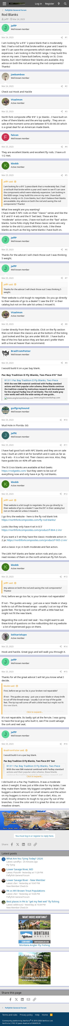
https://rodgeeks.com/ (14, 470)
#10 (65, 420)
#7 (66, 278)
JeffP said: (8, 181)
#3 (66, 111)
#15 (65, 671)
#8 (66, 324)
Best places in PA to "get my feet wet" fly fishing (32, 901)
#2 (66, 86)
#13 (65, 576)
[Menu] (4, 3)
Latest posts (9, 853)
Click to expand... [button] (35, 712)
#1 (66, 37)
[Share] (62, 37)
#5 (66, 175)
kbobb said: (9, 685)
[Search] (65, 4)
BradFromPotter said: (14, 750)
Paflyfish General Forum (18, 875)
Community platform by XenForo (27, 1020)
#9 (66, 363)
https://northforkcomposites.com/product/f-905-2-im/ (37, 540)
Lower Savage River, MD (19, 869)
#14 (65, 646)
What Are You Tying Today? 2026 (24, 858)
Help (37, 1014)
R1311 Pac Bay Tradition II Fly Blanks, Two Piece (31, 380)
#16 (65, 744)
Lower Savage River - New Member (25, 880)
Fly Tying (10, 864)
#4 (66, 146)
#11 (65, 445)
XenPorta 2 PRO (9, 1023)
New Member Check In (17, 886)
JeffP (6, 19)
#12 (65, 494)
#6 (66, 249)
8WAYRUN (36, 1023)
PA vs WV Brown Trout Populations (25, 890)
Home (45, 1014)
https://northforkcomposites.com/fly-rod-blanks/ (29, 519)
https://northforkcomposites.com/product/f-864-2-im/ (32, 530)
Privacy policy (26, 1014)
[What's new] (59, 4)
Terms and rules (9, 1014)
